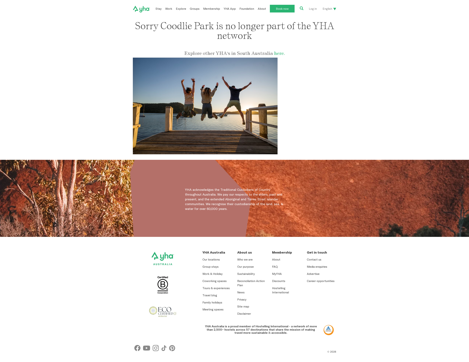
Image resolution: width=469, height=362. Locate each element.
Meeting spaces (213, 309)
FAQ (275, 266)
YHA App (230, 8)
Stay (159, 8)
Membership (211, 8)
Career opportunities (321, 281)
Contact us (314, 259)
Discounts (278, 281)
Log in (313, 8)
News (241, 292)
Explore (181, 8)
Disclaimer (244, 313)
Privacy (241, 299)
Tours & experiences (216, 288)
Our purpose (245, 266)
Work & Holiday (212, 274)
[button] (441, 340)
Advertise (313, 274)
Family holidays (212, 302)
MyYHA (277, 274)
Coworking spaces (214, 281)
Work (168, 8)
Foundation (246, 8)
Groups (195, 8)
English (327, 8)
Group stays (210, 266)
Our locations (211, 259)
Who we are (245, 259)
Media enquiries (317, 266)
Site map (243, 306)
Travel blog (209, 295)
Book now (282, 8)
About (262, 8)
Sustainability (246, 274)
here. (279, 53)
